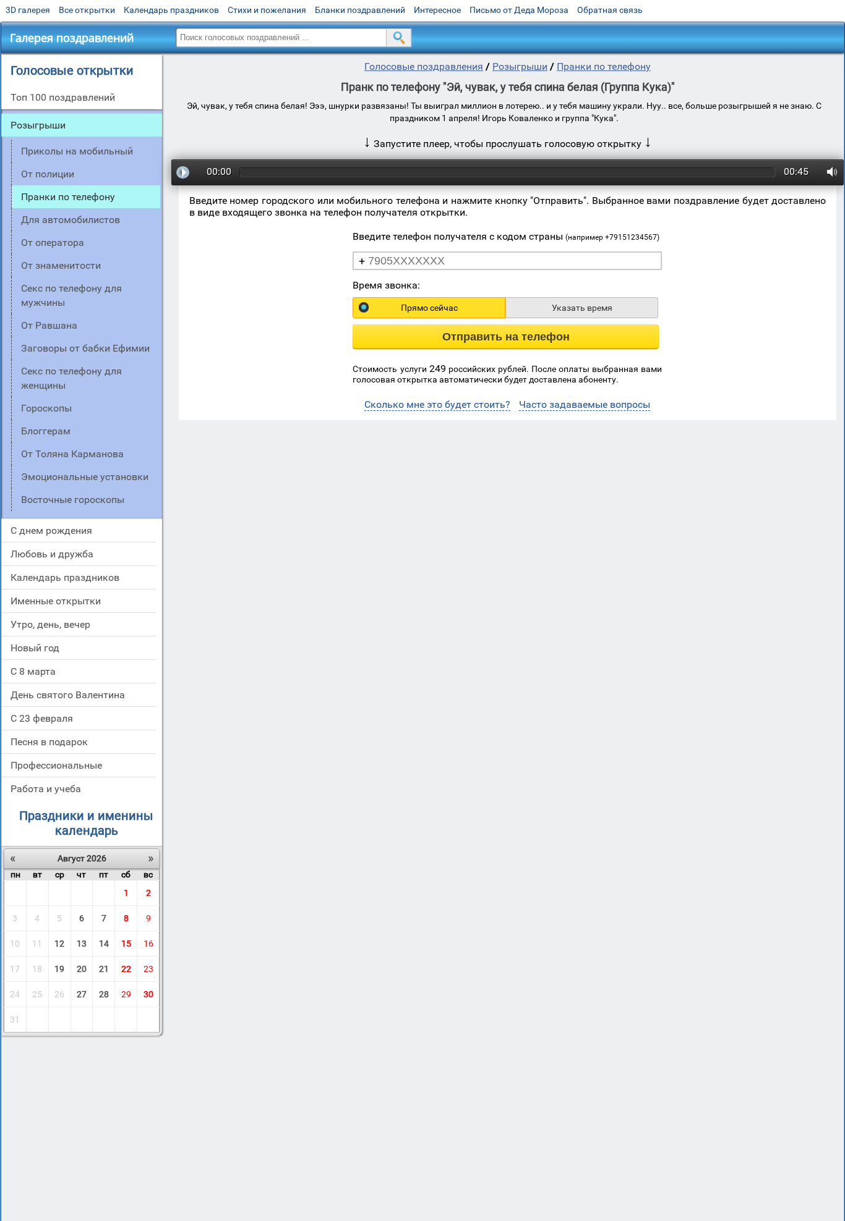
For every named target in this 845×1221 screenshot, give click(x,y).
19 (59, 969)
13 (82, 943)
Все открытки (87, 10)
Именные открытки (56, 601)
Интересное (437, 10)
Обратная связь (610, 10)
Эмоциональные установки (84, 477)
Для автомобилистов (70, 220)
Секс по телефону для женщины (71, 378)
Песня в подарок (49, 742)
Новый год (35, 648)
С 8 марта (33, 671)
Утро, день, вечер (50, 624)
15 (126, 943)
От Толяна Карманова (72, 454)
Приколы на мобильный (77, 151)
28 (104, 994)
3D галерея (28, 10)
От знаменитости (61, 265)
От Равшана (49, 325)
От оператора (52, 242)
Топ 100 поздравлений (63, 97)
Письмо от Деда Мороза (519, 10)
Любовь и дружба (52, 554)
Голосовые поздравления (423, 66)
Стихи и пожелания (267, 10)
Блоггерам (46, 431)
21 (104, 969)
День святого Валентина (68, 695)
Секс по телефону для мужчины (71, 295)
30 (148, 994)
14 (104, 943)
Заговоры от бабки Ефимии (85, 348)
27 (82, 994)
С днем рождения (51, 530)
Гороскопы (46, 408)
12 (59, 943)
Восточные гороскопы (72, 499)
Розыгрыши (38, 125)
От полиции (47, 174)
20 (82, 969)
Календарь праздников (171, 10)
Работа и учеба (46, 789)
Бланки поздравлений (360, 10)
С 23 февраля (42, 718)
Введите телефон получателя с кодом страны (506, 236)
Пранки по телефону (604, 66)
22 (126, 969)
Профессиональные (56, 765)
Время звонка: (386, 285)
